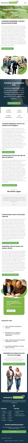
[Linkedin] (14, 406)
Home (12, 15)
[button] (25, 2)
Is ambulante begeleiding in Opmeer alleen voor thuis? (14, 347)
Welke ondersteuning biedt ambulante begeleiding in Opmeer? (15, 340)
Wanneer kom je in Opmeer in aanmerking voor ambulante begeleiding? (13, 334)
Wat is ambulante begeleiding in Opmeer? (13, 327)
